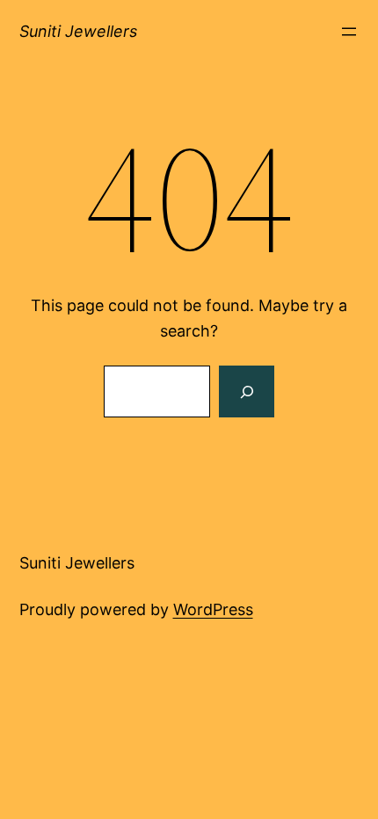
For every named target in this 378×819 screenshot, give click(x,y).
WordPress (213, 609)
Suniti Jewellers (78, 31)
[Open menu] (349, 31)
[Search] (246, 392)
